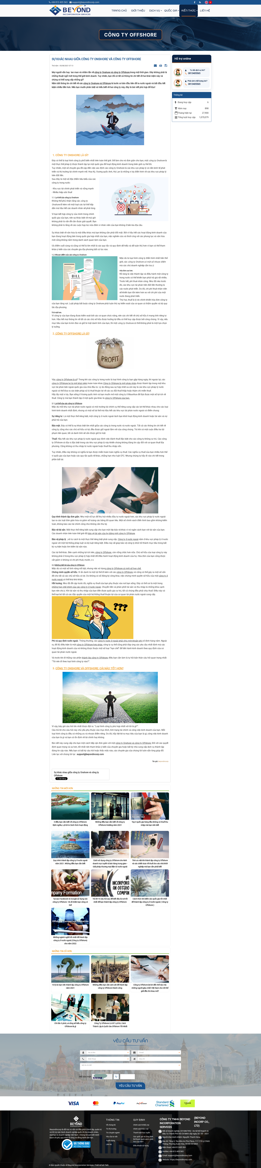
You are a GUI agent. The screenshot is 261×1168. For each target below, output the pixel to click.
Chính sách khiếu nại (141, 1125)
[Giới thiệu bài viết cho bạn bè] (155, 65)
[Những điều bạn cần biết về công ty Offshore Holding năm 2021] (110, 806)
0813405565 (194, 73)
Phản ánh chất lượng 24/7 (197, 81)
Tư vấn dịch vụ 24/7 (197, 70)
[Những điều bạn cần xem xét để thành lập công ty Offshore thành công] (110, 968)
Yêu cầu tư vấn (111, 1137)
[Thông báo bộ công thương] (76, 1145)
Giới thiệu (138, 10)
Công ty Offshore (130, 35)
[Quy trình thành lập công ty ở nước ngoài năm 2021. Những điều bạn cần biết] (70, 844)
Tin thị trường (111, 1129)
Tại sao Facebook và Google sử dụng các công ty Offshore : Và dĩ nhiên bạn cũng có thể (70, 902)
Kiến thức (188, 10)
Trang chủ (119, 10)
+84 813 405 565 (59, 2)
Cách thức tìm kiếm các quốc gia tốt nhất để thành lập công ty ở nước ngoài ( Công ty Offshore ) (150, 902)
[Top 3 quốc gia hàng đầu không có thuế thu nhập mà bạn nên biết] (150, 806)
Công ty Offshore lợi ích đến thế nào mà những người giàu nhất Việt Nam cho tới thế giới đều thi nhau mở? (150, 988)
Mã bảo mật (85, 1076)
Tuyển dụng (110, 1141)
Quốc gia (170, 10)
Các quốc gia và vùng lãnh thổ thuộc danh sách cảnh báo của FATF (143, 1139)
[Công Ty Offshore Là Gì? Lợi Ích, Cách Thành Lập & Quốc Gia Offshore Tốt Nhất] (110, 1007)
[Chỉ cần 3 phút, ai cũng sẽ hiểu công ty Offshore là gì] (70, 1007)
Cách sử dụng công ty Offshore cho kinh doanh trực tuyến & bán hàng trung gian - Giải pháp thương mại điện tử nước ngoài (110, 863)
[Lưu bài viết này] (166, 65)
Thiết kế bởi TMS (101, 1165)
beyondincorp (163, 761)
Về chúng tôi (111, 1125)
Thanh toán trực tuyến (141, 1133)
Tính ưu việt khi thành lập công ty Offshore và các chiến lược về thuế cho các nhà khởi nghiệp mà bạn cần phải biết (150, 863)
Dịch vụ (154, 10)
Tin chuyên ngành (113, 1133)
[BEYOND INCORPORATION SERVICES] (70, 10)
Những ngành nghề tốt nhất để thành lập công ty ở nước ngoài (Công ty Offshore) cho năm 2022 (70, 940)
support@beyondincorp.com (85, 2)
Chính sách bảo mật (140, 1129)
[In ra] (161, 65)
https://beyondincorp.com (181, 1159)
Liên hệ (205, 10)
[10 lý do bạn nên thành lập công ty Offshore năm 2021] (70, 968)
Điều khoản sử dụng (141, 1146)
